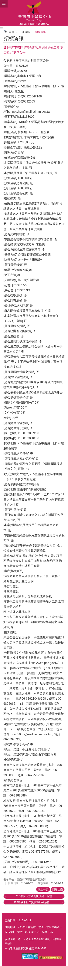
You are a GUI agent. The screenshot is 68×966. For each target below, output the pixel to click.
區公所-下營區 (34, 13)
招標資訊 (40, 31)
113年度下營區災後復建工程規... (35, 896)
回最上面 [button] (57, 889)
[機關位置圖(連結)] (30, 958)
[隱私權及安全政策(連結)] (51, 958)
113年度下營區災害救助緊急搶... (33, 902)
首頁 (11, 31)
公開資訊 (24, 31)
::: (1, 27)
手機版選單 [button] (4, 4)
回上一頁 (43, 889)
